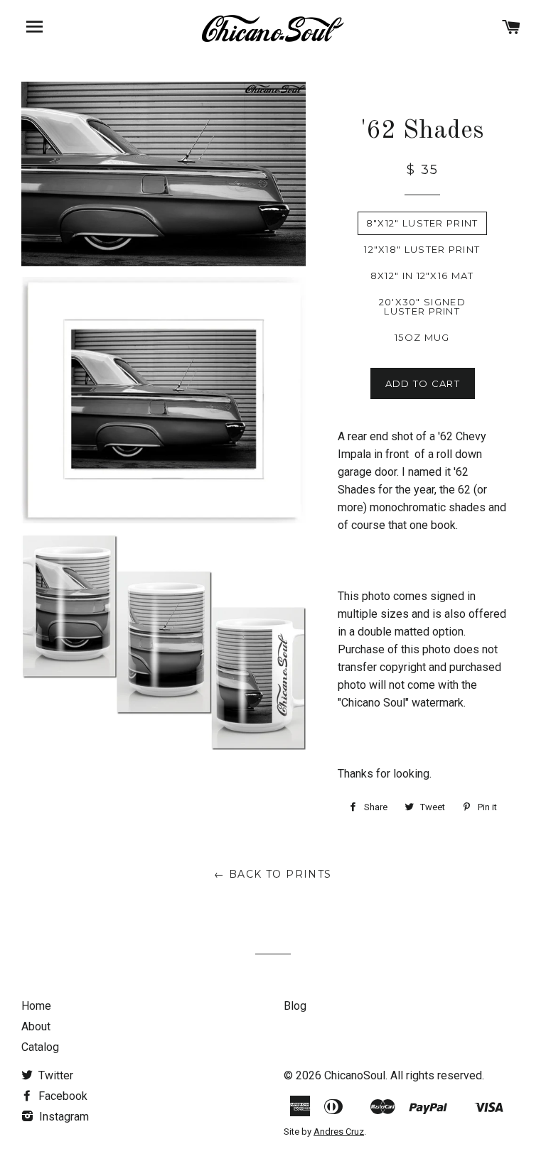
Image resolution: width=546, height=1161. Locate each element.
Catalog (40, 1047)
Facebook (61, 1096)
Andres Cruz (339, 1131)
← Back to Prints (272, 874)
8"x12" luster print (422, 223)
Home (36, 1006)
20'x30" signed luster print (422, 306)
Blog (295, 1006)
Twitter (54, 1075)
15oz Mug (422, 337)
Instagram (62, 1116)
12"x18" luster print (422, 249)
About (35, 1026)
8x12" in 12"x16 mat (422, 275)
